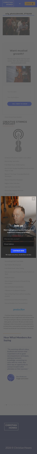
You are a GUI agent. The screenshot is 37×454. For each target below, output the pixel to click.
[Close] (33, 198)
